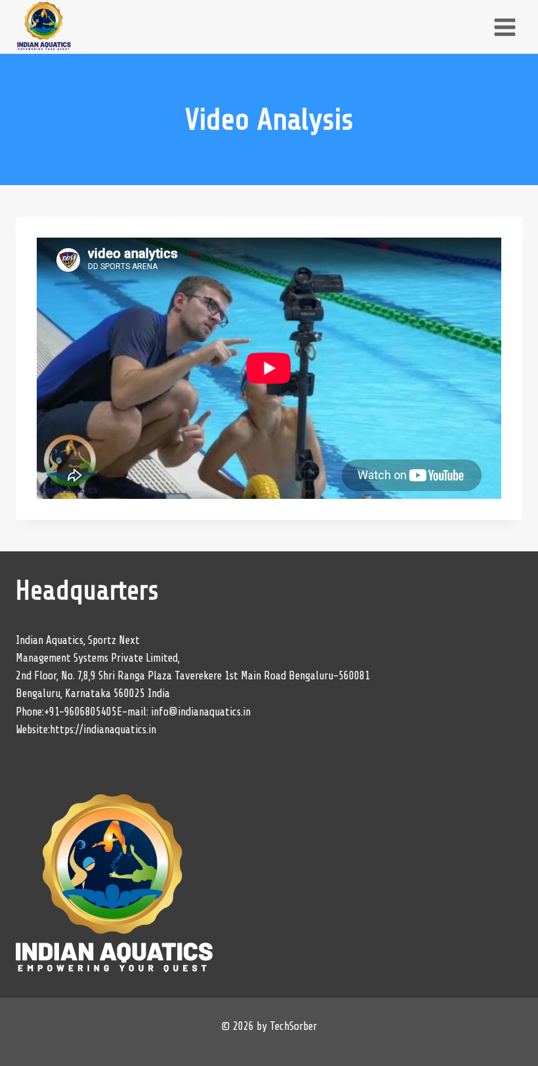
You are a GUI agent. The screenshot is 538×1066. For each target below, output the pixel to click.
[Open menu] (504, 27)
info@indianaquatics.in (201, 712)
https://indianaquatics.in (103, 729)
